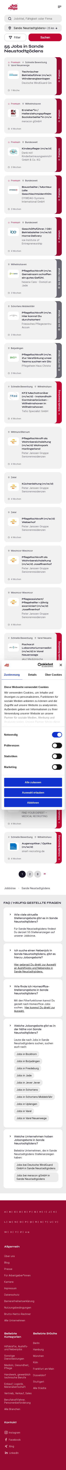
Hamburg (38, 1349)
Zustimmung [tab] (12, 674)
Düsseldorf (39, 1375)
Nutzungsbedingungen (17, 1307)
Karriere (9, 1281)
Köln (35, 1362)
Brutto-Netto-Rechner (17, 1313)
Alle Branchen (12, 1409)
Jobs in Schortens (27, 1089)
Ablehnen (33, 802)
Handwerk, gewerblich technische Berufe (17, 1376)
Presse (8, 1268)
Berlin (36, 1343)
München (38, 1355)
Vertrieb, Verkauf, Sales (18, 1393)
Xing (11, 1446)
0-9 (27, 1232)
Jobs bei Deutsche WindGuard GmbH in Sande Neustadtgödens (36, 1166)
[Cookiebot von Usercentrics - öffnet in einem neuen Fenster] (39, 665)
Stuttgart (38, 1381)
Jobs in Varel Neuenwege (32, 1118)
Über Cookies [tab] (53, 674)
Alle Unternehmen (14, 1320)
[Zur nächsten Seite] (45, 873)
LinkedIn (14, 1452)
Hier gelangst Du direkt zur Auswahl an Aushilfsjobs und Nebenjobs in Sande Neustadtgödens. (35, 968)
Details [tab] (32, 674)
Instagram (14, 1432)
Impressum (10, 1288)
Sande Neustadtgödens (36, 888)
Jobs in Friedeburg (28, 1068)
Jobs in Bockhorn (27, 1054)
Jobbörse (10, 888)
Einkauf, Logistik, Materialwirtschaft (15, 1385)
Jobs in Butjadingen (28, 1061)
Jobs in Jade (24, 1075)
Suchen (45, 37)
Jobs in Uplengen (27, 1103)
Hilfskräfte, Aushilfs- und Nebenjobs (16, 1348)
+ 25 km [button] (49, 28)
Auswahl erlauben (33, 792)
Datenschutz (11, 1294)
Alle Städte (39, 1388)
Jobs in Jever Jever (28, 1082)
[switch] (57, 745)
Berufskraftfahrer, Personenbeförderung (17, 1401)
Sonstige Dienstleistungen (14, 1357)
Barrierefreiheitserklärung (19, 1301)
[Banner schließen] (60, 665)
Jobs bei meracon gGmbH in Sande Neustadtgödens (33, 1177)
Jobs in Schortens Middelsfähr (34, 1096)
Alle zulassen (33, 782)
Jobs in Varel (24, 1111)
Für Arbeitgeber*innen (17, 1275)
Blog (7, 1262)
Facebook (15, 1439)
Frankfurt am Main (43, 1368)
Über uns (9, 1256)
